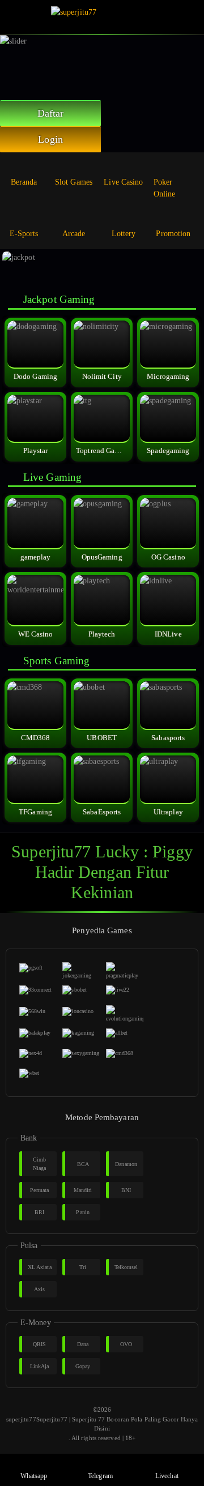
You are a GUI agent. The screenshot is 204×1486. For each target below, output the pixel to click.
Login (50, 139)
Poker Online (165, 188)
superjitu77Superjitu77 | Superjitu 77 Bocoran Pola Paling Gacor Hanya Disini (102, 1424)
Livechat (166, 1476)
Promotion (173, 233)
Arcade (74, 233)
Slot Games (73, 182)
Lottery (124, 233)
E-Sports (24, 233)
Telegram (100, 1476)
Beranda (24, 182)
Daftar (50, 113)
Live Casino (123, 182)
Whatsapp (34, 1476)
